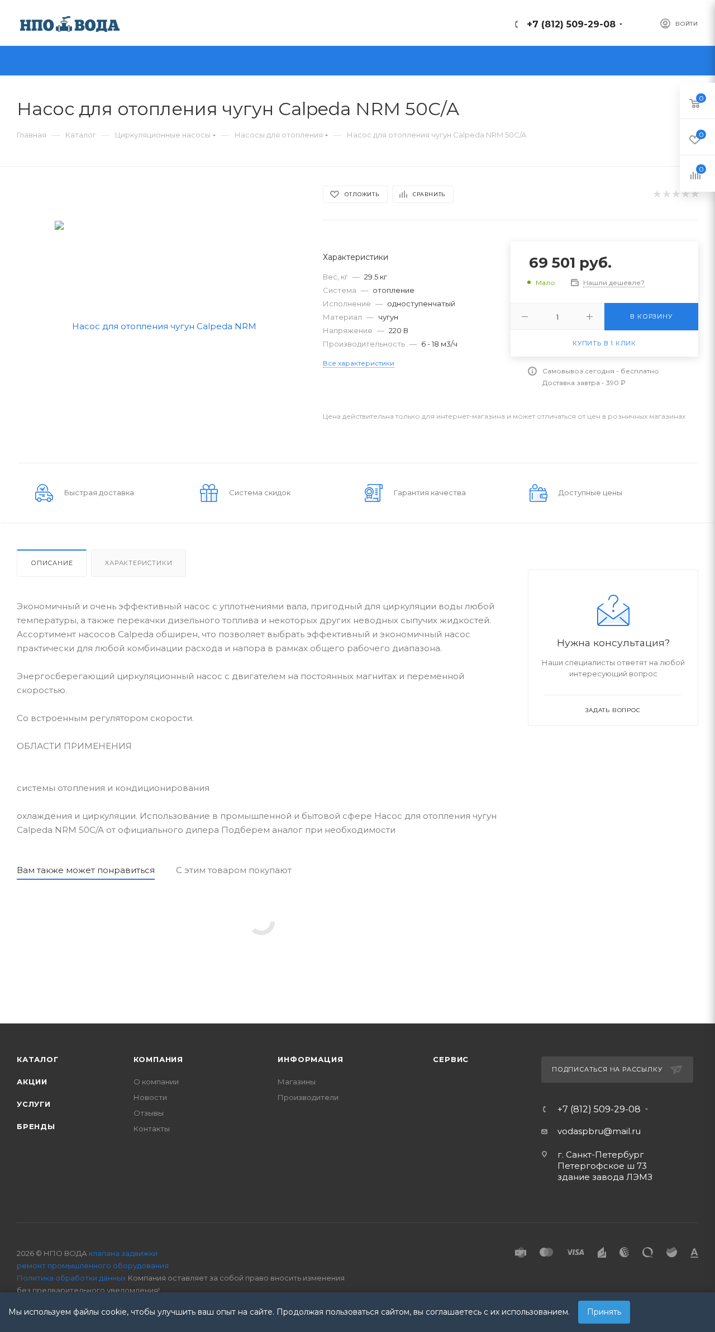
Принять (604, 1312)
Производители (308, 1097)
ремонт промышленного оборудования (93, 1265)
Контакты (152, 1128)
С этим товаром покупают (234, 870)
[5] (694, 194)
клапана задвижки (123, 1253)
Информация (310, 1059)
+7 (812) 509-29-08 (571, 24)
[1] (656, 194)
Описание (52, 563)
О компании (156, 1081)
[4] (685, 194)
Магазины (297, 1081)
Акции (32, 1081)
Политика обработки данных (71, 1277)
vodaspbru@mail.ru (599, 1131)
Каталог (38, 1059)
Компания (158, 1059)
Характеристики (138, 563)
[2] (666, 194)
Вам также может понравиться (86, 870)
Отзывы (149, 1112)
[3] (675, 194)
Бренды (36, 1126)
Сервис (451, 1059)
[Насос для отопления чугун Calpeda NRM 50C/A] (160, 325)
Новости (150, 1097)
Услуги (34, 1103)
